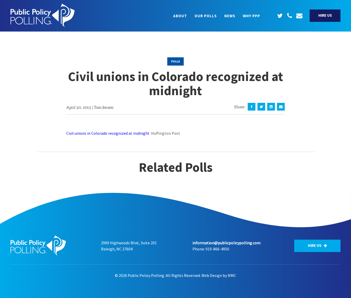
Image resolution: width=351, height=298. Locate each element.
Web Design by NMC (218, 275)
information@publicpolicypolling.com (226, 242)
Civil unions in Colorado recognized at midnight (108, 133)
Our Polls (206, 16)
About (180, 16)
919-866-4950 (217, 248)
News (229, 16)
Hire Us (325, 15)
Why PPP (251, 16)
